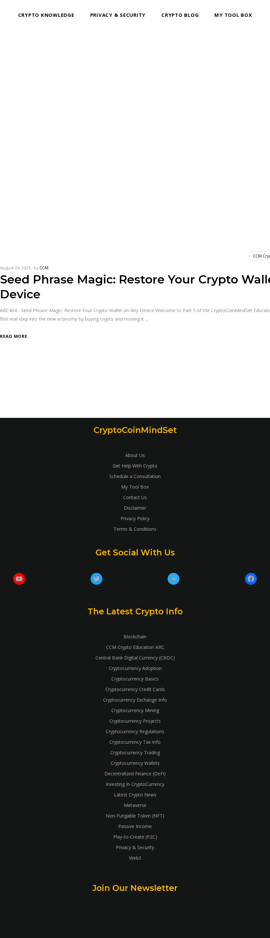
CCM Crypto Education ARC (135, 647)
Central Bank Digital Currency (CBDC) (135, 658)
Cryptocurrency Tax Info (135, 742)
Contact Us (135, 497)
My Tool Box (135, 487)
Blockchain (135, 636)
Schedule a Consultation (135, 476)
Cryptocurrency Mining (135, 710)
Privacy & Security (135, 847)
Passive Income (135, 826)
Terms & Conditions (135, 529)
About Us (135, 455)
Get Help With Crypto (135, 466)
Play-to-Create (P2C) (135, 837)
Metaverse (135, 805)
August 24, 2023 (15, 268)
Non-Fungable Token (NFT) (135, 816)
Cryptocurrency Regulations (135, 731)
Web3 (135, 858)
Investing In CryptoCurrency (135, 784)
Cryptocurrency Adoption (135, 668)
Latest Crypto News (135, 794)
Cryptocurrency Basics (135, 679)
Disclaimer (135, 508)
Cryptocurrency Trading (135, 752)
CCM (44, 268)
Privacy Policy (135, 518)
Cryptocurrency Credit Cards (135, 689)
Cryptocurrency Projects (135, 721)
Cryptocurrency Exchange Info (135, 700)
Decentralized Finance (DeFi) (135, 773)
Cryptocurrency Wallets (135, 763)
